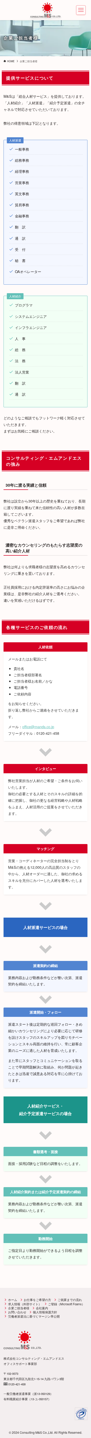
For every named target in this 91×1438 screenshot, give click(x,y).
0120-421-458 (17, 1384)
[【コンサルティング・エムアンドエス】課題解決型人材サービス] (45, 10)
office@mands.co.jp (38, 726)
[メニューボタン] (81, 10)
